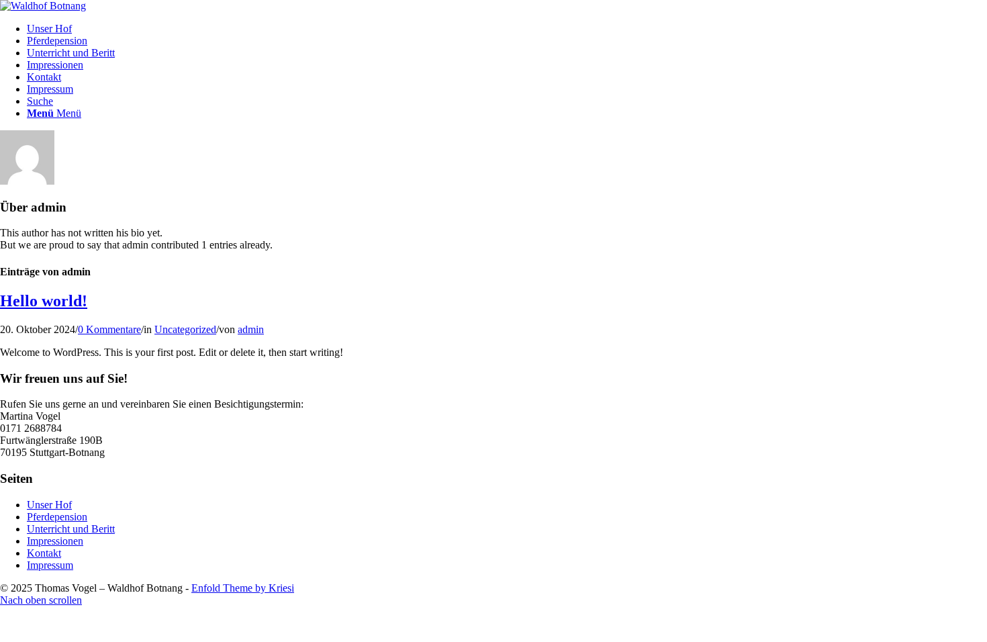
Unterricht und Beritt (71, 529)
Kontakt (44, 553)
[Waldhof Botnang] (43, 5)
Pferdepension (57, 516)
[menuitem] (507, 29)
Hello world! (43, 301)
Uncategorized (185, 329)
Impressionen (55, 541)
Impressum (50, 565)
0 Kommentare (109, 329)
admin (251, 329)
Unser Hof (49, 504)
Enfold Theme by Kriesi (242, 588)
